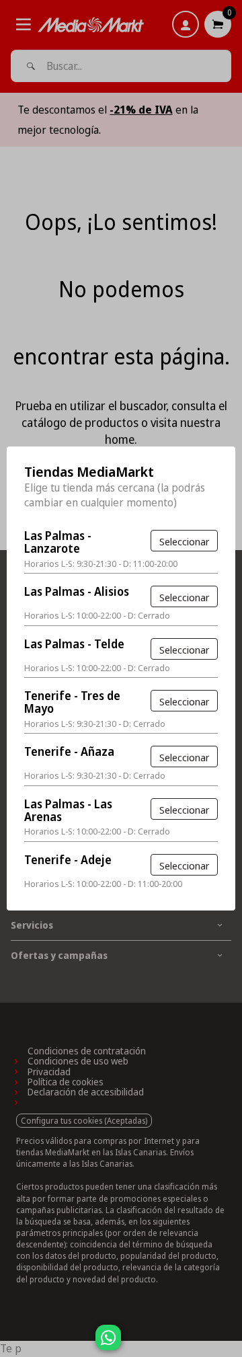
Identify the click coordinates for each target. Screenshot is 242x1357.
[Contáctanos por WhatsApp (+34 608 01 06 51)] (229, 1344)
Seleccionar (184, 541)
